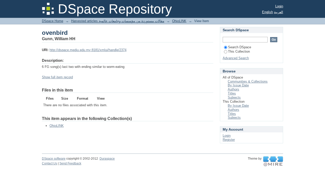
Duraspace (107, 158)
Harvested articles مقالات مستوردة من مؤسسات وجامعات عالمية (117, 21)
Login (279, 6)
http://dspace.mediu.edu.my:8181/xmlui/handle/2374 (88, 50)
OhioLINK (179, 21)
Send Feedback (70, 163)
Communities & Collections (248, 81)
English (267, 12)
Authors (233, 89)
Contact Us (49, 163)
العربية (278, 12)
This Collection (239, 51)
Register (229, 140)
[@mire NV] (273, 161)
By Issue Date (238, 85)
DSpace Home (52, 21)
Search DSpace (239, 47)
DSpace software (54, 158)
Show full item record (57, 77)
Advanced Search (236, 58)
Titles (232, 93)
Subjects (234, 97)
